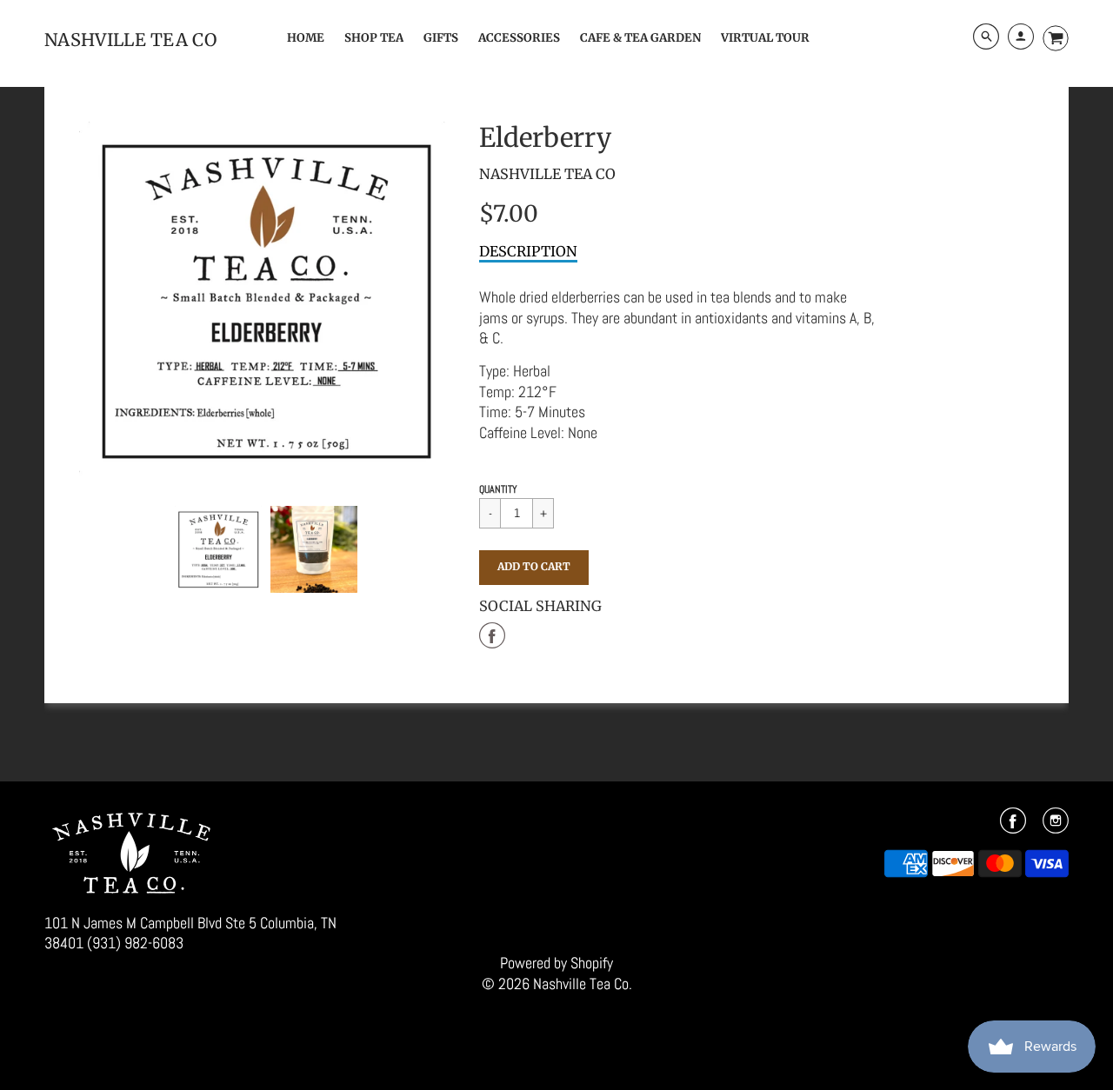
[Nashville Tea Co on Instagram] (1056, 826)
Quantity (498, 489)
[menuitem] (305, 37)
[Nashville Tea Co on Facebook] (1013, 826)
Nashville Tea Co (547, 174)
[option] (266, 301)
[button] (534, 567)
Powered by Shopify (556, 963)
